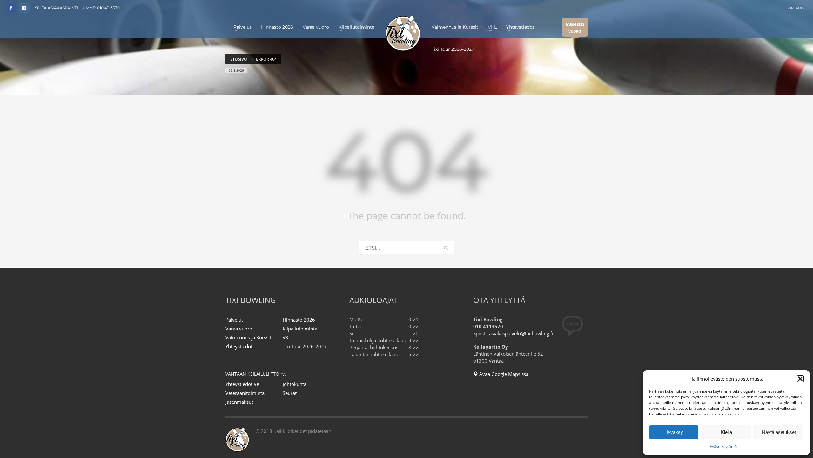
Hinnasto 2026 (299, 320)
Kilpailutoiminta (300, 328)
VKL (287, 337)
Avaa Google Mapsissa (503, 374)
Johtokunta (294, 384)
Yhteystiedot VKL (243, 384)
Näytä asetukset (779, 432)
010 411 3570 (108, 7)
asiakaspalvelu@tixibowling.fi (521, 333)
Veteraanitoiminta (245, 393)
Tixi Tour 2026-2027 (305, 346)
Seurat (290, 393)
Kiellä (726, 432)
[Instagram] (24, 8)
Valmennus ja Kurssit (248, 337)
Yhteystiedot (238, 346)
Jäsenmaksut (239, 402)
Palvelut (234, 320)
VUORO (574, 27)
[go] (446, 248)
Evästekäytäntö (723, 446)
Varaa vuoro (238, 328)
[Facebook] (11, 8)
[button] (800, 379)
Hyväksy (673, 432)
